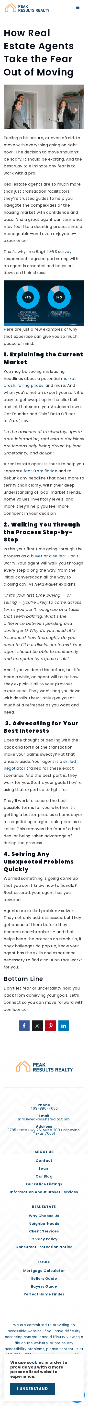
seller (58, 556)
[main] (44, 522)
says (26, 421)
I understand (32, 1388)
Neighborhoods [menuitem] (44, 1223)
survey (65, 251)
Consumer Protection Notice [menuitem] (44, 1246)
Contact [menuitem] (44, 1160)
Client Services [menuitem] (44, 1231)
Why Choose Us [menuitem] (44, 1215)
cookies (35, 1362)
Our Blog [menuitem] (44, 1176)
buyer (37, 556)
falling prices (30, 385)
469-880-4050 (44, 1108)
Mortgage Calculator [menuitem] (44, 1270)
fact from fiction (40, 471)
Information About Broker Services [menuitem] (44, 1192)
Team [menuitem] (44, 1168)
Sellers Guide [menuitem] (44, 1278)
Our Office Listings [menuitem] (44, 1184)
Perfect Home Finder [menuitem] (44, 1294)
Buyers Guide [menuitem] (44, 1286)
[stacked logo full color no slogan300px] (44, 1066)
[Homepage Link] (27, 7)
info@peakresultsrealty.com (44, 1119)
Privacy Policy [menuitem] (44, 1239)
